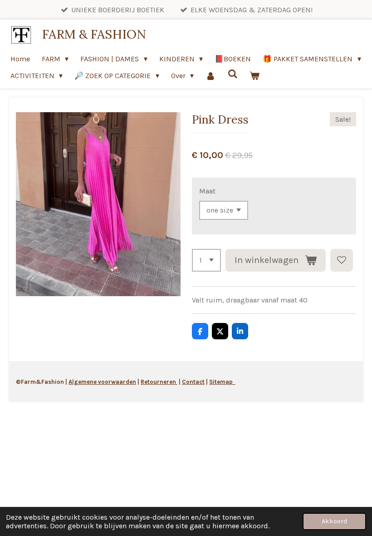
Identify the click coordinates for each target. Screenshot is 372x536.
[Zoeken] (233, 73)
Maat (207, 191)
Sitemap (222, 381)
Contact (193, 381)
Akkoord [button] (334, 521)
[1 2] (206, 260)
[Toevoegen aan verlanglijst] (341, 260)
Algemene (83, 381)
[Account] (210, 75)
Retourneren (159, 381)
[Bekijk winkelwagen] (254, 75)
